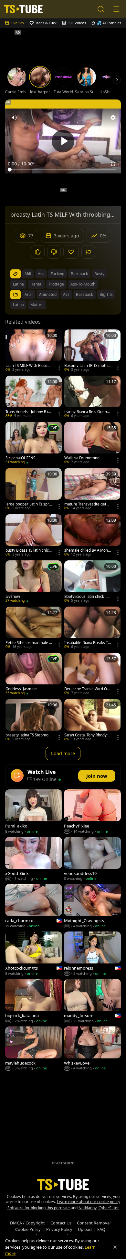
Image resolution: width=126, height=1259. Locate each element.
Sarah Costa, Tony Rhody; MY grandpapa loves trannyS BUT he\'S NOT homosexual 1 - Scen (87, 735)
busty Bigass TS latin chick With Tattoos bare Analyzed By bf (28, 550)
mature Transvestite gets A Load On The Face (86, 504)
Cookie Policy (28, 1229)
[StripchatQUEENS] (33, 443)
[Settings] (113, 117)
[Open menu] (116, 9)
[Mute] (14, 117)
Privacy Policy (59, 1229)
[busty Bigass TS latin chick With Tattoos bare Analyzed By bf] (33, 536)
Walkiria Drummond (82, 458)
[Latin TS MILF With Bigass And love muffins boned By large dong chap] (33, 351)
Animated (48, 294)
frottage (56, 284)
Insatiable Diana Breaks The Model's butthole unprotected (87, 643)
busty (99, 273)
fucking (57, 273)
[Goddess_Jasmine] (33, 674)
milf (28, 273)
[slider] (63, 169)
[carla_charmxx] (33, 907)
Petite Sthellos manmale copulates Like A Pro (28, 643)
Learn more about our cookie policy (88, 1201)
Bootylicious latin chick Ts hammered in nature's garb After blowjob (87, 596)
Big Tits (106, 294)
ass (41, 273)
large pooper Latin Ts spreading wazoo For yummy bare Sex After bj (28, 504)
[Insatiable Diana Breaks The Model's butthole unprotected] (92, 628)
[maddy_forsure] (92, 1002)
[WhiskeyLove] (92, 1049)
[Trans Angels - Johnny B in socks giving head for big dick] (33, 397)
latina (18, 284)
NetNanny (88, 1208)
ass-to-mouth (82, 284)
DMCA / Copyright (27, 1223)
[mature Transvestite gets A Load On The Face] (92, 490)
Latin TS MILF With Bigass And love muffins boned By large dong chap (28, 366)
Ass (66, 294)
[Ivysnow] (33, 582)
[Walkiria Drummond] (92, 443)
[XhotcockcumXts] (33, 954)
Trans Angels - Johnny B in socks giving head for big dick (27, 412)
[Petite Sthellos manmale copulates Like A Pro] (33, 628)
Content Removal (93, 1223)
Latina (18, 304)
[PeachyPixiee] (92, 812)
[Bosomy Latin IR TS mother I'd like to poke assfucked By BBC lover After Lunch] (92, 351)
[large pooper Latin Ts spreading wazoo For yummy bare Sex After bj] (33, 490)
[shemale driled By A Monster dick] (92, 536)
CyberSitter (109, 1208)
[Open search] (101, 9)
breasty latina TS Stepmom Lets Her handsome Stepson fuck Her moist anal (28, 735)
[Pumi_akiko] (33, 812)
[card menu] (59, 368)
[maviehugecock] (33, 1049)
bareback (79, 273)
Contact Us (60, 1223)
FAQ (101, 1229)
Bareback (84, 294)
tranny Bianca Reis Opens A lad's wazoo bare (86, 412)
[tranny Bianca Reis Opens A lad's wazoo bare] (92, 397)
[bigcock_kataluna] (33, 1002)
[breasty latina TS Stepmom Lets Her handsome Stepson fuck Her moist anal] (33, 721)
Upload (85, 1229)
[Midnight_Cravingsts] (92, 907)
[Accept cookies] (115, 1247)
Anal (29, 294)
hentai (36, 284)
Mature (37, 304)
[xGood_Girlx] (33, 859)
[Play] (63, 141)
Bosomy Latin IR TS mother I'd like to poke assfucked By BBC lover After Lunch (87, 366)
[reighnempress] (92, 954)
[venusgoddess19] (92, 859)
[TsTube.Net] (23, 9)
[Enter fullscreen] (113, 164)
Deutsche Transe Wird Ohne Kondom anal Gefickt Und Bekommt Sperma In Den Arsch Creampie (87, 689)
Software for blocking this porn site (39, 1208)
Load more (63, 753)
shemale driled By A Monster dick (87, 550)
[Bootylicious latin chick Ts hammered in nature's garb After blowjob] (92, 582)
